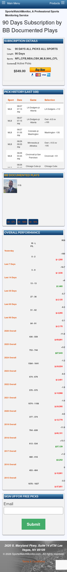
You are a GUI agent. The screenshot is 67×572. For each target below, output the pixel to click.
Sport (11, 99)
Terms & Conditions (33, 561)
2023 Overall (10, 370)
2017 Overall (10, 451)
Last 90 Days (10, 317)
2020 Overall (10, 410)
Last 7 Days (9, 264)
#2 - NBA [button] (22, 221)
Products (55, 3)
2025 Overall (10, 344)
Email (8, 503)
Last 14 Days (10, 277)
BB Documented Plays (21, 175)
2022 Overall (10, 384)
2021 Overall (10, 397)
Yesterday (9, 250)
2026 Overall (10, 330)
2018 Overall (10, 437)
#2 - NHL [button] (33, 221)
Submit (33, 524)
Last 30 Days (10, 290)
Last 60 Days (10, 304)
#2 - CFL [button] (11, 221)
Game (33, 99)
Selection (50, 99)
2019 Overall (10, 424)
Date (19, 99)
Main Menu (13, 3)
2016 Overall (10, 464)
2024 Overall (10, 357)
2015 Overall (10, 477)
